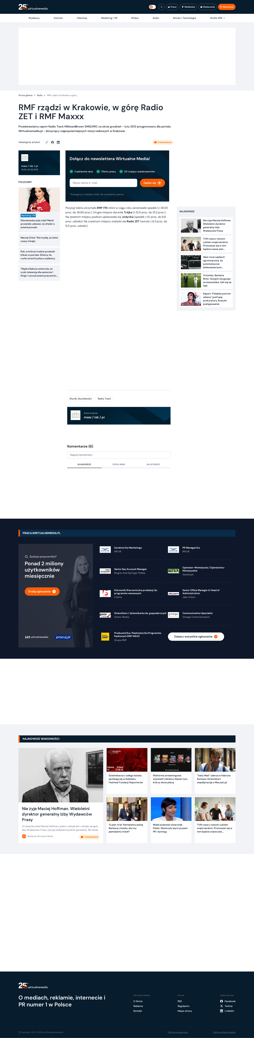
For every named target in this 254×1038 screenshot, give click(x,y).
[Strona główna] (33, 7)
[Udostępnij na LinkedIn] (58, 142)
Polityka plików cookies (224, 1032)
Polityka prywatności (178, 1032)
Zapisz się (149, 183)
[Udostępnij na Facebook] (54, 142)
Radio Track (104, 398)
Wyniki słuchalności (80, 398)
